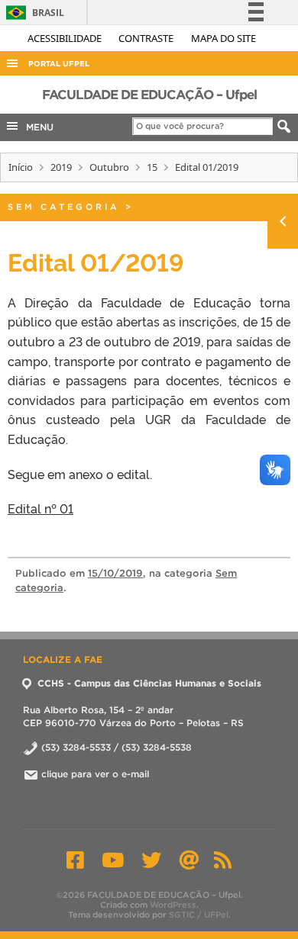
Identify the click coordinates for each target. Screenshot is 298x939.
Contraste (147, 38)
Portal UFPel (58, 63)
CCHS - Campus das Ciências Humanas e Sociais (147, 683)
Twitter (151, 859)
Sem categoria (64, 206)
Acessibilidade (66, 38)
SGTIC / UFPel (198, 914)
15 (152, 167)
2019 (61, 167)
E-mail (189, 859)
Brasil (32, 12)
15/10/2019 (115, 573)
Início (20, 167)
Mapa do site (223, 38)
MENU (36, 127)
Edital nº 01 (40, 508)
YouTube (113, 859)
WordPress (173, 904)
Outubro (109, 167)
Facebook (75, 859)
